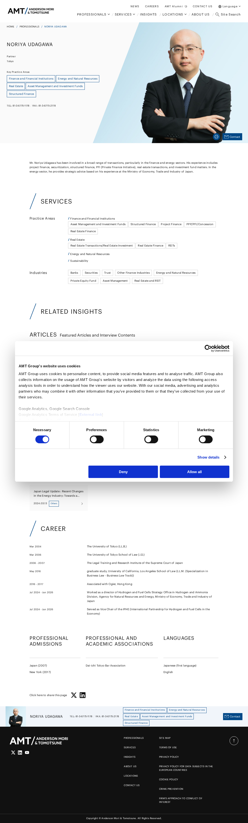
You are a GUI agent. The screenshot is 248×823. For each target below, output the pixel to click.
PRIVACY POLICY (169, 756)
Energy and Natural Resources (89, 254)
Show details (208, 457)
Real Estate (77, 239)
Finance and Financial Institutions (92, 218)
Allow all (194, 472)
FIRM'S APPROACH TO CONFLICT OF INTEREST (180, 800)
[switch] (97, 439)
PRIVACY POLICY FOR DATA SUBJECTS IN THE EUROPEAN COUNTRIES (186, 768)
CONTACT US (132, 785)
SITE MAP (165, 738)
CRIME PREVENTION (171, 788)
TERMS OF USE (168, 747)
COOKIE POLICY (168, 779)
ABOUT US (130, 766)
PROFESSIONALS (29, 26)
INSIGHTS (129, 756)
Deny (123, 472)
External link (90, 414)
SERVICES (130, 747)
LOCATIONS (131, 775)
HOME (10, 26)
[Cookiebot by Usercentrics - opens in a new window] (208, 348)
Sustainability (79, 261)
